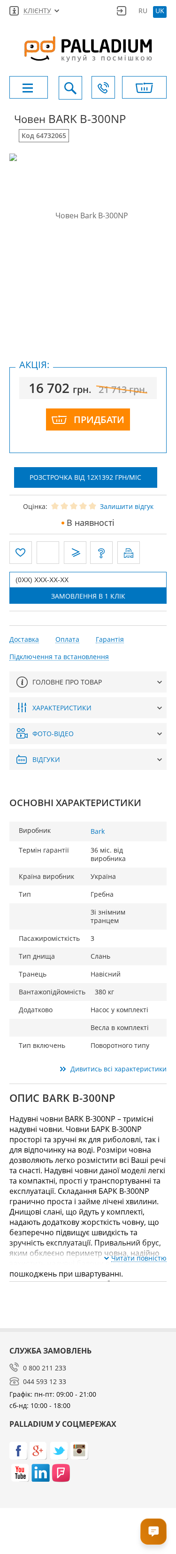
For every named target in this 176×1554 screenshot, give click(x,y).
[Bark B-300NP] (88, 215)
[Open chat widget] (153, 1531)
